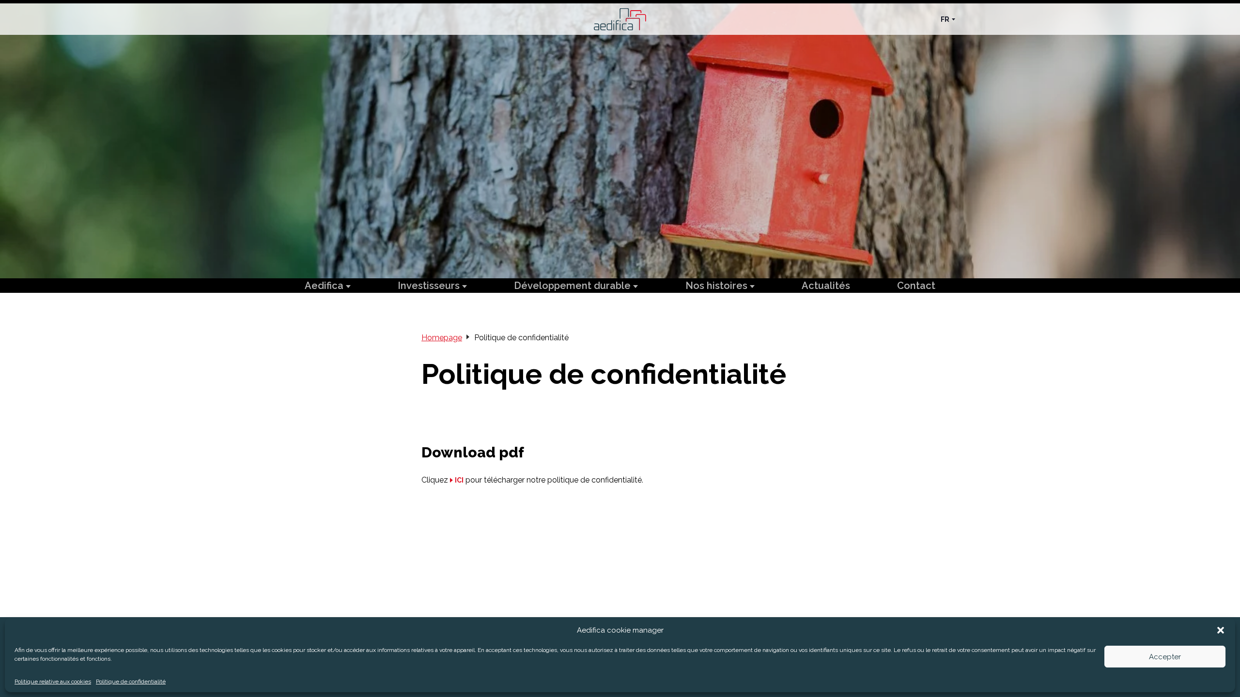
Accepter (1165, 656)
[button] (1220, 630)
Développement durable (573, 285)
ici (459, 480)
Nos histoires (717, 285)
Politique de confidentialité (131, 681)
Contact (916, 285)
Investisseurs (430, 285)
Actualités (826, 285)
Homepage (441, 337)
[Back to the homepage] (620, 19)
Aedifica (325, 285)
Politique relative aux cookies (53, 681)
